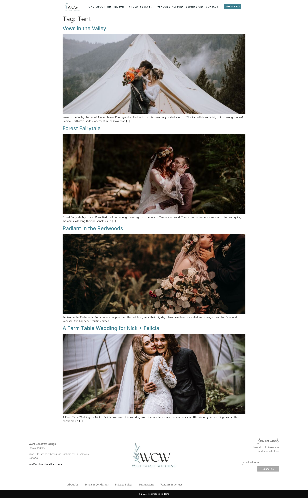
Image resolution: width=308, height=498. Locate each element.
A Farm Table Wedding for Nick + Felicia (111, 328)
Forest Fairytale (82, 128)
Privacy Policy (123, 484)
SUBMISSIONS (195, 7)
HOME (90, 7)
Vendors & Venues (171, 484)
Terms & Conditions (97, 484)
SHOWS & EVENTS (140, 7)
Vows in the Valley (84, 28)
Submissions (146, 484)
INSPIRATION (115, 7)
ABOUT (100, 7)
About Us (72, 484)
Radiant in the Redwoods (93, 228)
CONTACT (212, 7)
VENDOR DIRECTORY (170, 7)
